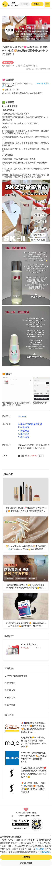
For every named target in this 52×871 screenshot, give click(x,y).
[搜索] (21, 4)
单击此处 (40, 849)
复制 (40, 456)
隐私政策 (46, 852)
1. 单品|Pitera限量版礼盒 (30, 424)
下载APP (37, 4)
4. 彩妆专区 (23, 434)
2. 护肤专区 (23, 427)
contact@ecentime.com (29, 816)
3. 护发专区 (23, 430)
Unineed (46, 69)
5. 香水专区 (23, 437)
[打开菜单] (47, 4)
